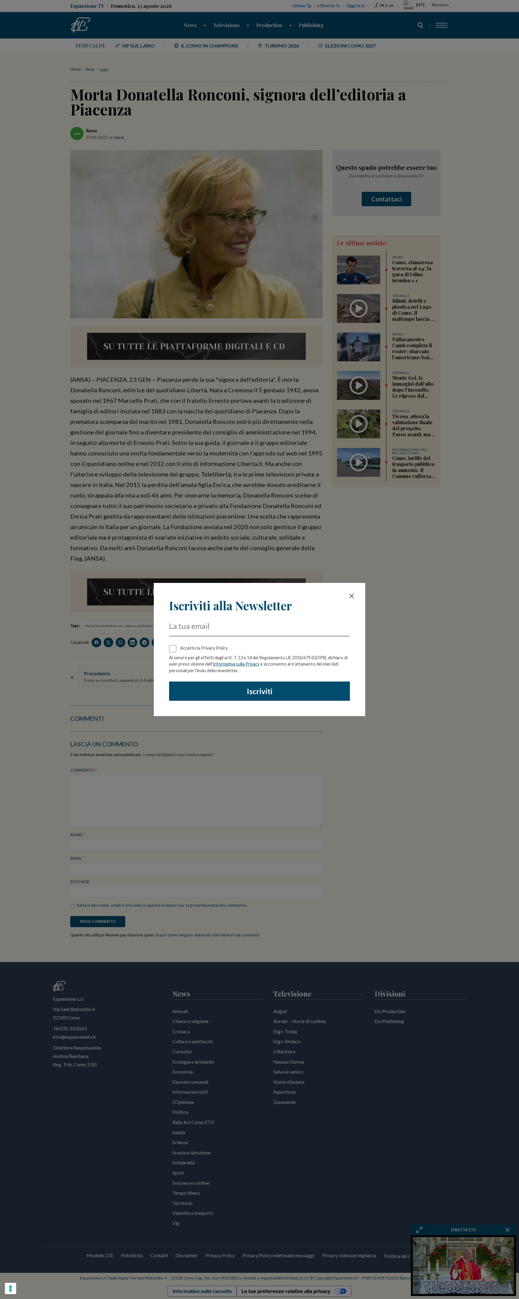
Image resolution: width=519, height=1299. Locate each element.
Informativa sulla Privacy (236, 663)
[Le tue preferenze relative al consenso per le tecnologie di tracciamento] (10, 1288)
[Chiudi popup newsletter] (351, 596)
